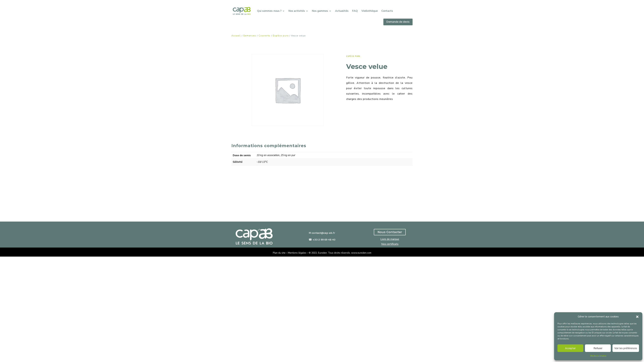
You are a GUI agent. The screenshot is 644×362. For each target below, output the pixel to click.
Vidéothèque (369, 11)
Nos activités (296, 11)
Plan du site (279, 252)
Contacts (387, 11)
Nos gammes (320, 11)
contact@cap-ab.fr (323, 232)
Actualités (341, 11)
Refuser (598, 348)
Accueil (236, 35)
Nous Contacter (390, 232)
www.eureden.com (361, 252)
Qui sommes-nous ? (269, 11)
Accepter (570, 348)
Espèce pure (281, 35)
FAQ (355, 11)
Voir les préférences (625, 348)
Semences (249, 35)
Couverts (264, 35)
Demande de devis (398, 22)
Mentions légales (598, 355)
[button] (637, 316)
